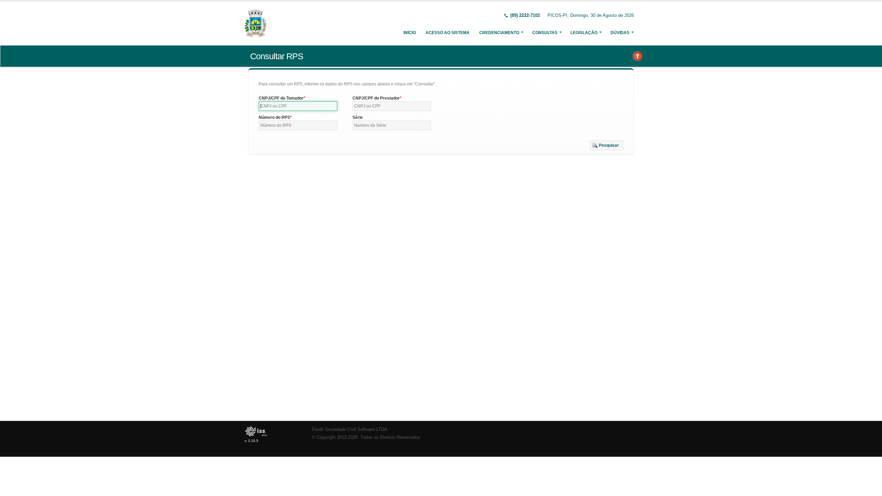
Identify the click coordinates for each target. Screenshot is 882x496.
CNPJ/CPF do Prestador (376, 98)
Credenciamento (499, 32)
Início (409, 32)
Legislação (584, 32)
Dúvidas (620, 32)
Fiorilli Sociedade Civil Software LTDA (349, 429)
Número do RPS (274, 117)
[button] (606, 145)
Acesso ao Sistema (447, 32)
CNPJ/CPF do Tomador (281, 98)
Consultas (544, 32)
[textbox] (298, 106)
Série (357, 117)
